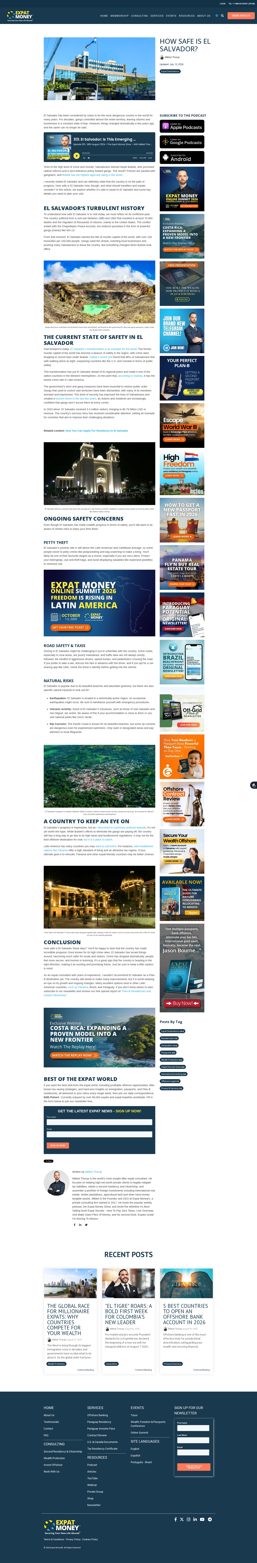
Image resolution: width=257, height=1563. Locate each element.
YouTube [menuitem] (92, 1478)
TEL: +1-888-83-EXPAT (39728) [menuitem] (241, 4)
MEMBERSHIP (120, 15)
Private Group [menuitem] (95, 1491)
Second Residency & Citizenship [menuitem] (63, 1451)
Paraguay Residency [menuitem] (99, 1421)
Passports (168, 1052)
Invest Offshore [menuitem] (53, 1464)
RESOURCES (187, 15)
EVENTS (171, 15)
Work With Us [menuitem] (51, 1471)
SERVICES (157, 15)
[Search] (222, 15)
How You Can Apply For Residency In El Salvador (96, 430)
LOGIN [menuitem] (222, 4)
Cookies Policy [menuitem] (90, 1539)
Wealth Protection (171, 1059)
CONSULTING (139, 15)
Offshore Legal (170, 1081)
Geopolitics (169, 1045)
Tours (134, 1415)
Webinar (92, 1485)
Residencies (169, 1038)
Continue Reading (85, 1370)
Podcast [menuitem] (92, 1464)
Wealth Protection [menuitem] (54, 1458)
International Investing (173, 1074)
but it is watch (98, 839)
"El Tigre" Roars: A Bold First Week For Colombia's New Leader (128, 1314)
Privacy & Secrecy (171, 1088)
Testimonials (51, 1421)
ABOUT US (204, 15)
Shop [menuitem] (90, 1498)
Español (135, 1455)
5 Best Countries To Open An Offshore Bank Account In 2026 (185, 1314)
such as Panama (78, 987)
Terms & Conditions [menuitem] (54, 1539)
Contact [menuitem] (48, 1428)
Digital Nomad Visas (172, 1067)
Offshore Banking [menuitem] (97, 1415)
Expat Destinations (170, 71)
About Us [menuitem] (49, 1415)
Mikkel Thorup (172, 57)
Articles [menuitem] (91, 1471)
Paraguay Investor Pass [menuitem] (101, 1428)
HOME (104, 15)
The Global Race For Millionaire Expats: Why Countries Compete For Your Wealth (68, 1319)
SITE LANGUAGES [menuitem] (145, 1441)
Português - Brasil (141, 1462)
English (135, 1448)
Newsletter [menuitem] (94, 1505)
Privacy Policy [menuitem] (73, 1539)
